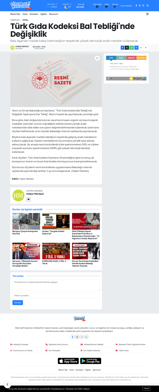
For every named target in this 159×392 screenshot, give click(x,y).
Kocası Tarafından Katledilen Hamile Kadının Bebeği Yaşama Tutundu (85, 263)
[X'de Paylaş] (127, 48)
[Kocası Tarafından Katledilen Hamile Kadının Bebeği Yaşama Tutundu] (86, 251)
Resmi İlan (15, 14)
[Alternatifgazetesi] (21, 5)
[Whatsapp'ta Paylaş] (131, 48)
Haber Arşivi (124, 350)
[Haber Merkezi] (18, 195)
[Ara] (148, 5)
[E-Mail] (28, 199)
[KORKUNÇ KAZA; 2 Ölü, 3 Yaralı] (56, 251)
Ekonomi (53, 14)
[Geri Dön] (7, 384)
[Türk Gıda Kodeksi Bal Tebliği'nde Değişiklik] (56, 80)
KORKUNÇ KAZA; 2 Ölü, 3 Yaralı (54, 262)
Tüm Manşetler (54, 350)
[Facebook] (73, 337)
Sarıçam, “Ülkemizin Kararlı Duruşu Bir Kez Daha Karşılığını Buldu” (25, 263)
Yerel (24, 14)
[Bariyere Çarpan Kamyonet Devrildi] (26, 221)
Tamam (146, 388)
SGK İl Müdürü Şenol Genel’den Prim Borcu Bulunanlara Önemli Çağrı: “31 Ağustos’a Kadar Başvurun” (85, 235)
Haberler (14, 20)
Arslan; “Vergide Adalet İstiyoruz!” (53, 232)
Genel (25, 20)
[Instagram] (82, 337)
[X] (77, 337)
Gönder (17, 302)
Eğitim (43, 14)
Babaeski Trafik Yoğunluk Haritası (132, 344)
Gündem (34, 14)
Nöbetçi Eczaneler (20, 344)
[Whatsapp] (86, 337)
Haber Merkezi (35, 193)
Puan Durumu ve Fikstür (23, 350)
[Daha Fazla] (136, 48)
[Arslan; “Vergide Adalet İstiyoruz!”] (56, 221)
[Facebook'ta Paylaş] (122, 48)
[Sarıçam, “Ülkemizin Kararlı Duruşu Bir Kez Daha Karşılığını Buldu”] (26, 251)
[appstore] (68, 360)
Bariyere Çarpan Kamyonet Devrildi (25, 232)
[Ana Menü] (147, 14)
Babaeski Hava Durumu (58, 344)
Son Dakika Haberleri (91, 350)
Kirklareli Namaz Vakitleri (93, 344)
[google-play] (91, 360)
